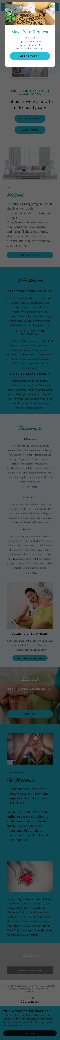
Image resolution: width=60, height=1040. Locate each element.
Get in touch (30, 56)
